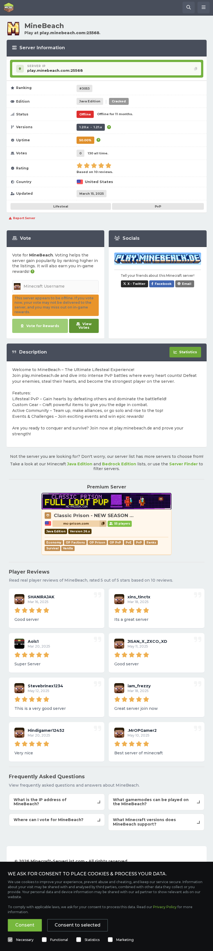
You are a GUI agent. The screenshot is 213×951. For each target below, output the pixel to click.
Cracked (119, 101)
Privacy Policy (165, 907)
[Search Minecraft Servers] (188, 7)
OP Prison (97, 542)
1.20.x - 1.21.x (90, 127)
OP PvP (115, 542)
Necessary (25, 940)
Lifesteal (60, 206)
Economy (53, 542)
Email (186, 284)
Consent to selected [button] (77, 925)
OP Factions (75, 542)
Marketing (125, 940)
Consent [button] (24, 925)
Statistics (92, 940)
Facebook (163, 284)
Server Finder (183, 463)
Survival (52, 548)
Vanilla (68, 548)
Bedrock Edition (119, 463)
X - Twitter (136, 284)
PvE (128, 542)
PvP (158, 206)
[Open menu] (203, 7)
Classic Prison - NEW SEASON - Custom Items (111, 515)
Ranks (151, 542)
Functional (59, 940)
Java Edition (79, 463)
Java (89, 101)
